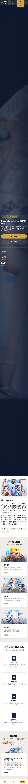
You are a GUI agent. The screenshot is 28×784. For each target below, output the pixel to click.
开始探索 (15, 236)
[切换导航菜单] (25, 2)
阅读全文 (6, 772)
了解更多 (15, 242)
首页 (9, 2)
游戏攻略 (13, 2)
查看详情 (6, 572)
